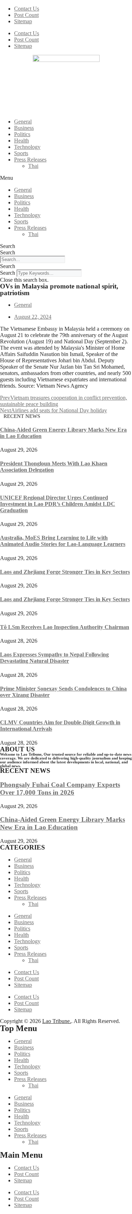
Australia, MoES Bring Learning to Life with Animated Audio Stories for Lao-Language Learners (62, 541)
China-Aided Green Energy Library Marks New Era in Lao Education (62, 823)
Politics (22, 134)
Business (24, 128)
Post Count (26, 15)
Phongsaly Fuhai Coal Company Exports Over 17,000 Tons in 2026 (60, 788)
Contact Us (26, 9)
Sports (21, 153)
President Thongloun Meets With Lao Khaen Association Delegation (53, 466)
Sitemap (23, 21)
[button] (66, 178)
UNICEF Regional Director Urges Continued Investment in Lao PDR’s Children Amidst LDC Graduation (57, 504)
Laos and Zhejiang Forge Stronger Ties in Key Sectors (65, 572)
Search (7, 246)
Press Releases (30, 160)
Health (21, 141)
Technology (27, 147)
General (23, 122)
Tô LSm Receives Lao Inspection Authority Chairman (64, 627)
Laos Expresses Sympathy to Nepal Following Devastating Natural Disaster (54, 658)
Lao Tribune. (56, 1021)
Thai (33, 166)
